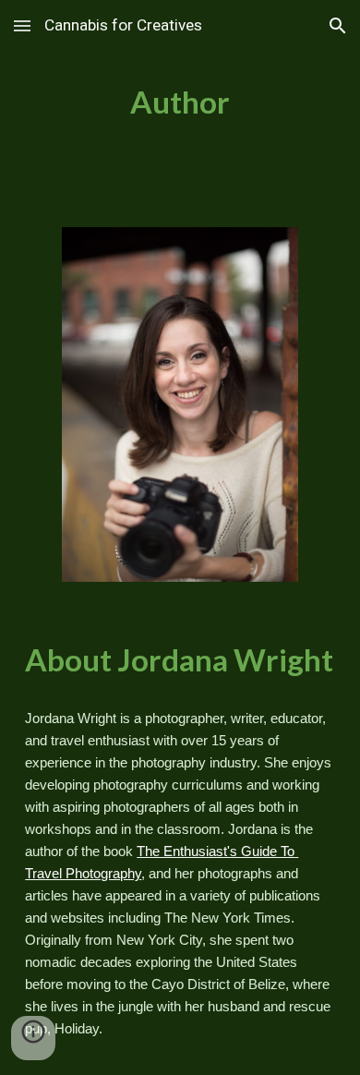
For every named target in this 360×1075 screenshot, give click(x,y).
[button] (22, 25)
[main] (180, 102)
